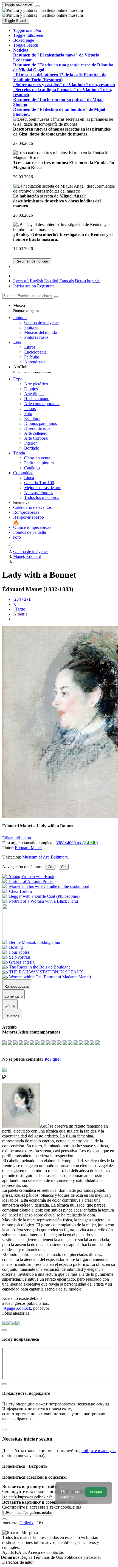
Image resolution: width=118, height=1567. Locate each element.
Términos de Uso (48, 1557)
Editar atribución (16, 837)
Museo (26, 308)
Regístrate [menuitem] (45, 286)
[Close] (56, 297)
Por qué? (52, 1059)
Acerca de (37, 1552)
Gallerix (26, 1522)
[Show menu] (37, 6)
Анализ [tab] (20, 614)
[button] (27, 30)
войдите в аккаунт (99, 1450)
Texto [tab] (19, 609)
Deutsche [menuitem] (83, 280)
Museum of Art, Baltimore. (45, 857)
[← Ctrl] (40, 901)
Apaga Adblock (17, 1308)
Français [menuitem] (66, 280)
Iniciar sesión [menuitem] (24, 286)
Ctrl (50, 867)
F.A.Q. (21, 1552)
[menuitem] (96, 280)
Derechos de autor (18, 1562)
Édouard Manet (28, 847)
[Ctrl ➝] (31, 942)
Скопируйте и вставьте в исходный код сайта (44, 1491)
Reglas (26, 1557)
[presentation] (64, 619)
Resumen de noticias (32, 261)
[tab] (22, 599)
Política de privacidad (83, 1557)
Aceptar (95, 1492)
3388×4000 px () (77, 842)
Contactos (55, 1552)
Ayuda (8, 1552)
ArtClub (32, 369)
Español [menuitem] (51, 280)
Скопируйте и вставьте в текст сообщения (41, 1507)
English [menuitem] (36, 280)
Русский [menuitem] (21, 280)
